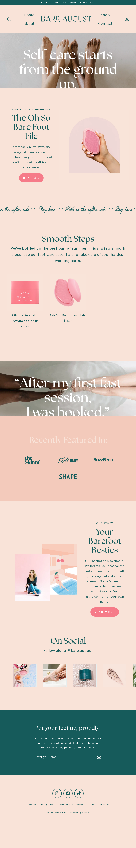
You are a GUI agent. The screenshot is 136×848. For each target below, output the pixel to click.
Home (29, 15)
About (29, 23)
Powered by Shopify (79, 812)
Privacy (104, 804)
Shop (105, 15)
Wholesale (66, 804)
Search (80, 804)
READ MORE (104, 612)
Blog (53, 804)
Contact (105, 23)
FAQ (44, 804)
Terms (92, 804)
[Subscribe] (98, 757)
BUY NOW (31, 177)
